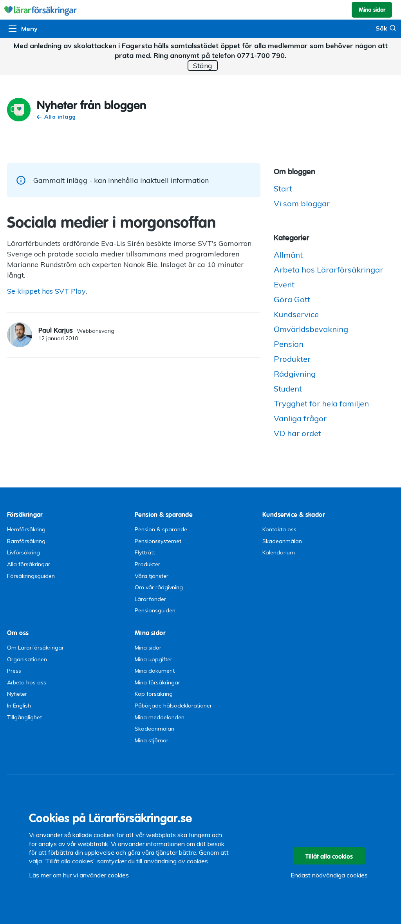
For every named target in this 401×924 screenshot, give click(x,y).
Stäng (202, 65)
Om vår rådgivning (159, 587)
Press (14, 670)
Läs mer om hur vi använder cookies (79, 875)
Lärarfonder (150, 599)
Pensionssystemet (158, 541)
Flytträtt (145, 552)
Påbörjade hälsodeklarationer (173, 705)
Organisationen (27, 659)
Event (284, 284)
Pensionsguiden (155, 610)
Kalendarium (278, 552)
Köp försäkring (154, 693)
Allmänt (288, 255)
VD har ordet (297, 433)
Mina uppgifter (153, 659)
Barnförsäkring (26, 541)
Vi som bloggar (302, 203)
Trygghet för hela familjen (321, 403)
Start (283, 188)
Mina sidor (148, 647)
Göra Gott (292, 299)
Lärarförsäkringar (200, 10)
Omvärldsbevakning (311, 329)
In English (19, 705)
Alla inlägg (60, 116)
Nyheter (17, 693)
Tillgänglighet (24, 717)
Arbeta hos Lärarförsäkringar (328, 269)
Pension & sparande (161, 529)
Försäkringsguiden (31, 575)
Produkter (292, 359)
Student (288, 388)
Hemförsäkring (26, 529)
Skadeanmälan (282, 541)
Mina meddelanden (159, 717)
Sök (381, 28)
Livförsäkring (23, 552)
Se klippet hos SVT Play (46, 291)
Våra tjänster (151, 575)
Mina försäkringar (157, 682)
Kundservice (296, 314)
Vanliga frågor (300, 418)
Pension (288, 344)
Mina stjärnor (151, 740)
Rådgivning (295, 374)
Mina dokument (155, 670)
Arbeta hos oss (26, 682)
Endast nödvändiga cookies (329, 875)
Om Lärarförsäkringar (35, 647)
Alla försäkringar (28, 564)
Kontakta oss (279, 529)
